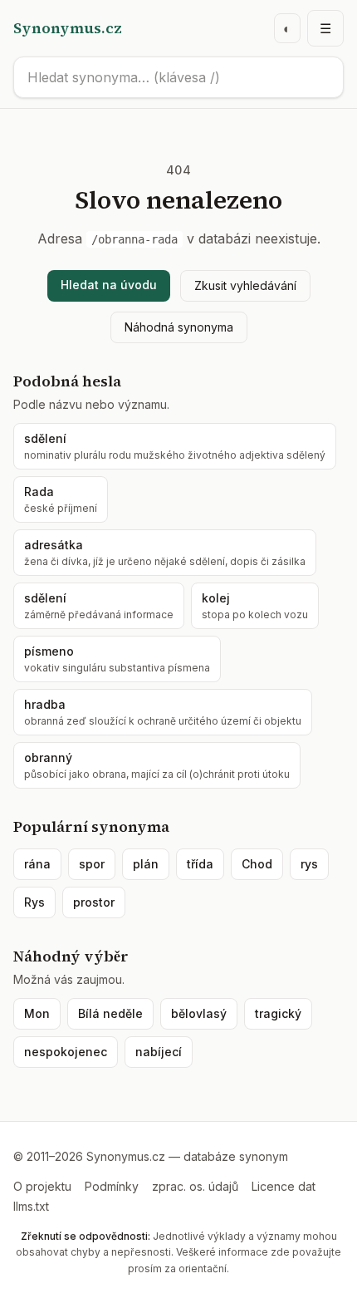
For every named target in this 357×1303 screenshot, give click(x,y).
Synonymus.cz (67, 27)
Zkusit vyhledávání (245, 285)
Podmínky (112, 1186)
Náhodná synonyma (179, 327)
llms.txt (31, 1206)
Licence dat (283, 1186)
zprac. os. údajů (195, 1186)
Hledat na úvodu (109, 285)
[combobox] (178, 77)
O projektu (42, 1186)
